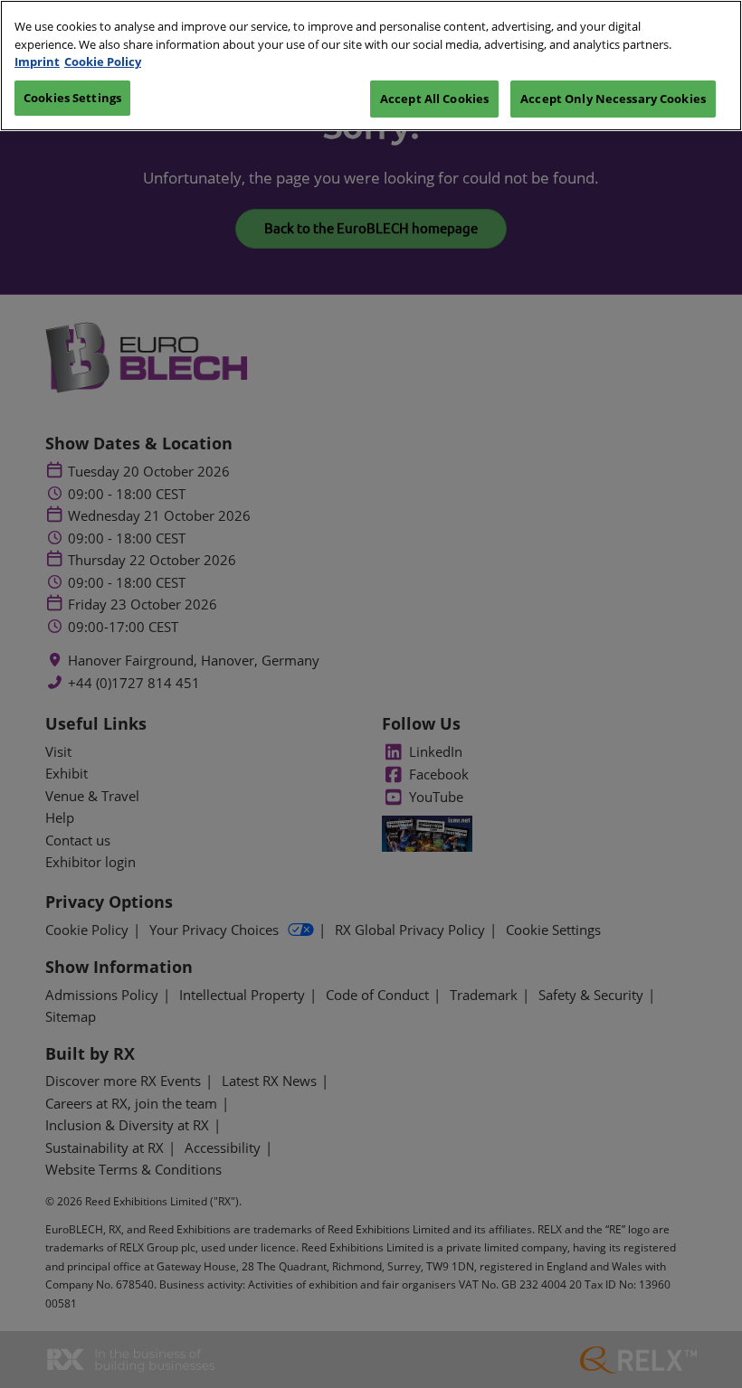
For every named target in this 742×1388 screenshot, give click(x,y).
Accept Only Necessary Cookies (613, 98)
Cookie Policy (102, 61)
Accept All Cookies (434, 98)
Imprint (37, 61)
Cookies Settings (72, 98)
